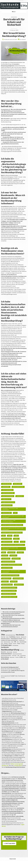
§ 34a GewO (5, 659)
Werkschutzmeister (8, 593)
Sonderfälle (6, 578)
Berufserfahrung (7, 496)
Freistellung (6, 512)
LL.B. (16, 541)
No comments (23, 39)
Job (18, 641)
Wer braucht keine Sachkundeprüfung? (14, 34)
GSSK (9, 535)
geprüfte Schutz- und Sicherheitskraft (8, 521)
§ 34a (21, 657)
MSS (3, 552)
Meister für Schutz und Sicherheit (13, 544)
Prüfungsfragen (6, 645)
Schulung (22, 650)
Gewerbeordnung (7, 641)
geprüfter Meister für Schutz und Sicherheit (12, 528)
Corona (24, 638)
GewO (12, 641)
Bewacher (20, 496)
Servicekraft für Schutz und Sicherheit (11, 571)
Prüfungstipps (15, 645)
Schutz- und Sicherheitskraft (11, 564)
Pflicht (20, 552)
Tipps (18, 655)
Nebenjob (11, 552)
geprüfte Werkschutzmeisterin (12, 525)
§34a (24, 657)
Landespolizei (6, 541)
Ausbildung (17, 483)
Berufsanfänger (7, 490)
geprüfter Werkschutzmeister (11, 532)
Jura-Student (6, 538)
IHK (15, 641)
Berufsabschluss (18, 486)
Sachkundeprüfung (8, 561)
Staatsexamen (18, 578)
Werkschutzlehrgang (8, 590)
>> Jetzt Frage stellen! (9, 843)
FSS (15, 512)
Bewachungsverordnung (16, 638)
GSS (3, 535)
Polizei (4, 555)
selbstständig (6, 567)
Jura (16, 535)
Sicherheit (15, 652)
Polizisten (5, 558)
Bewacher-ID (6, 499)
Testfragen (14, 655)
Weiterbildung (6, 584)
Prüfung (22, 643)
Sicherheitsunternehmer (10, 575)
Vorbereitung (22, 655)
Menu (13, 11)
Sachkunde (16, 558)
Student (4, 581)
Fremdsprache (21, 640)
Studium (13, 581)
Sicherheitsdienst (6, 653)
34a (3, 634)
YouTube (17, 657)
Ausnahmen (5, 486)
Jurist (16, 538)
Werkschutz (18, 584)
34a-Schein (20, 635)
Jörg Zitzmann (22, 641)
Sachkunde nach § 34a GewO (10, 39)
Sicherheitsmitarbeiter (17, 653)
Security (3, 652)
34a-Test (3, 636)
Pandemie (10, 643)
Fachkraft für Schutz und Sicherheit (10, 509)
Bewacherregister (8, 502)
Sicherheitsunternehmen (6, 655)
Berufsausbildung (7, 493)
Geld (2, 641)
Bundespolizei (6, 505)
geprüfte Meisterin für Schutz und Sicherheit (13, 516)
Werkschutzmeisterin (9, 596)
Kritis (2, 643)
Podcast (14, 643)
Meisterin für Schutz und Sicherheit (10, 548)
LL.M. (22, 541)
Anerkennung (6, 483)
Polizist (13, 555)
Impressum (13, 858)
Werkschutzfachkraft (9, 587)
